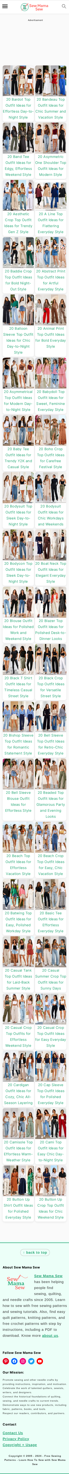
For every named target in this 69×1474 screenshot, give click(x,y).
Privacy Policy (16, 1439)
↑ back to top (35, 1252)
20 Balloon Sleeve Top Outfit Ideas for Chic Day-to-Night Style (18, 340)
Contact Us (13, 1433)
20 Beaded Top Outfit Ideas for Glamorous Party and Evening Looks (50, 804)
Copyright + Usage (20, 1445)
